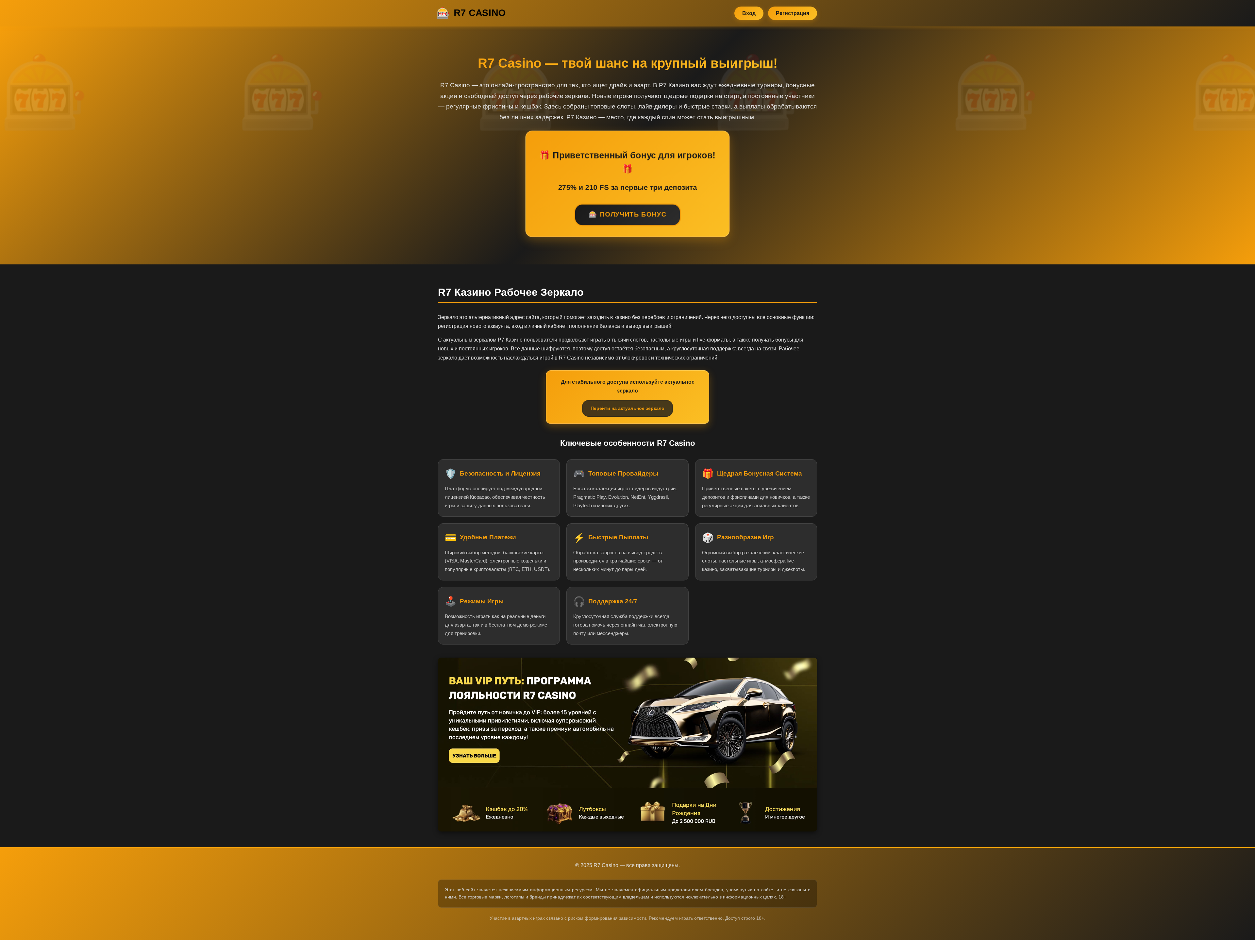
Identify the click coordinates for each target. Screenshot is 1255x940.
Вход (749, 13)
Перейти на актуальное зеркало (627, 408)
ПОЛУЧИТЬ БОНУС (633, 214)
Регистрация (792, 13)
